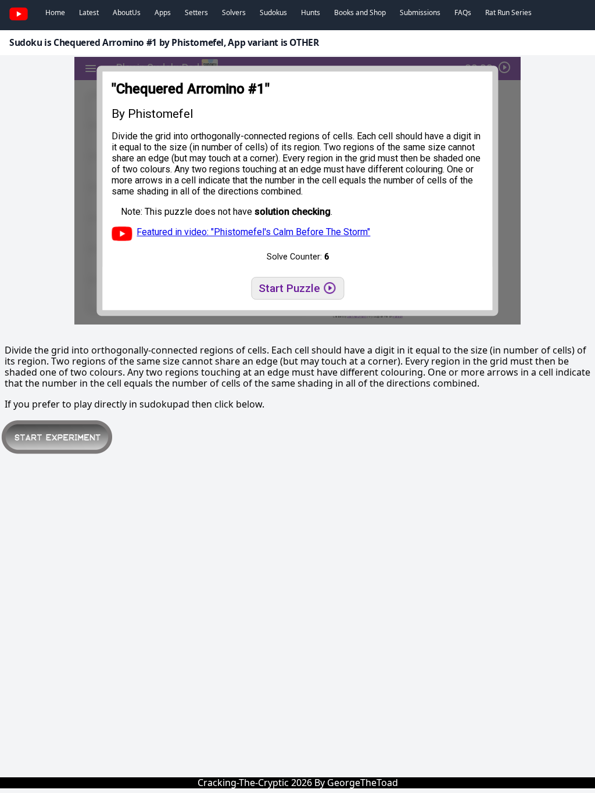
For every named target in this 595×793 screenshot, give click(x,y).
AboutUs (127, 12)
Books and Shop (360, 12)
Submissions (420, 12)
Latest (89, 12)
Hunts (310, 12)
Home (55, 12)
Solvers (234, 12)
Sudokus (273, 12)
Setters (196, 12)
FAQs (462, 12)
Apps (163, 12)
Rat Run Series (508, 12)
